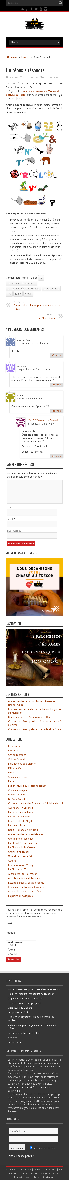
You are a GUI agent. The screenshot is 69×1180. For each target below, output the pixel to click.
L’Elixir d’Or (14, 768)
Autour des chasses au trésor (25, 891)
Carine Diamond (17, 755)
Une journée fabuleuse (21, 838)
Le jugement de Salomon (22, 763)
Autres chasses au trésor (22, 874)
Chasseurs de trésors (20, 1007)
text (13, 949)
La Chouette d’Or (18, 869)
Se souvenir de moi (43, 1148)
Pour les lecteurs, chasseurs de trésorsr (31, 994)
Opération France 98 (20, 856)
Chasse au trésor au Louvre (23, 288)
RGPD (55, 1173)
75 (41, 278)
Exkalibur (13, 750)
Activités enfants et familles (24, 878)
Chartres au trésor (18, 851)
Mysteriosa (14, 746)
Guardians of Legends (20, 807)
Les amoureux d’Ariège (21, 865)
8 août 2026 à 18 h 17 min (40, 423)
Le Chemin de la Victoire (22, 847)
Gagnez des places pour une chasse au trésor (36, 305)
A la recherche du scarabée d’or (26, 834)
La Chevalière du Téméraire (23, 843)
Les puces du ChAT (19, 1012)
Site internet (14, 530)
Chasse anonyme (18, 790)
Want (28, 1177)
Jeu (9, 294)
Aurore (12, 860)
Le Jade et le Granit (19, 816)
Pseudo (10, 932)
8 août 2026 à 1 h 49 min (30, 398)
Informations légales (39, 1173)
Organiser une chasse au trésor (26, 998)
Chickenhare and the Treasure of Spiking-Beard (35, 803)
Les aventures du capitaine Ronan (27, 785)
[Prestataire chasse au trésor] (34, 614)
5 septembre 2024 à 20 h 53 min (33, 369)
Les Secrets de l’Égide (20, 821)
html (13, 945)
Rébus (28, 294)
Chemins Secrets (17, 777)
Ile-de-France (51, 288)
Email (10, 519)
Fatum (11, 781)
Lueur (11, 772)
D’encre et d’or (16, 794)
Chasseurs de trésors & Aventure (27, 887)
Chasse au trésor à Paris (21, 283)
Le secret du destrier (20, 825)
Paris (18, 294)
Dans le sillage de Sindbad (23, 829)
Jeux (23, 57)
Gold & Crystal (16, 759)
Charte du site (24, 1169)
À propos (10, 1169)
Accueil (14, 57)
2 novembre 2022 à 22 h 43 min (33, 343)
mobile (15, 954)
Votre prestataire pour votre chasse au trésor (34, 989)
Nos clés (13, 1037)
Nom (9, 507)
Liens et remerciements (45, 1169)
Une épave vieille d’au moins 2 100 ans (30, 717)
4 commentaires (50, 77)
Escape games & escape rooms (26, 882)
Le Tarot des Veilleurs (20, 812)
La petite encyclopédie (21, 896)
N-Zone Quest (16, 799)
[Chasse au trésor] (34, 27)
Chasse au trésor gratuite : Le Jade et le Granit (35, 729)
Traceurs (22, 1173)
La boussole (14, 1042)
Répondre (56, 355)
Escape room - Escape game (24, 1003)
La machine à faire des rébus (24, 1033)
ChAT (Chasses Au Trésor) (42, 420)
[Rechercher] (60, 3)
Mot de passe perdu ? (21, 1156)
